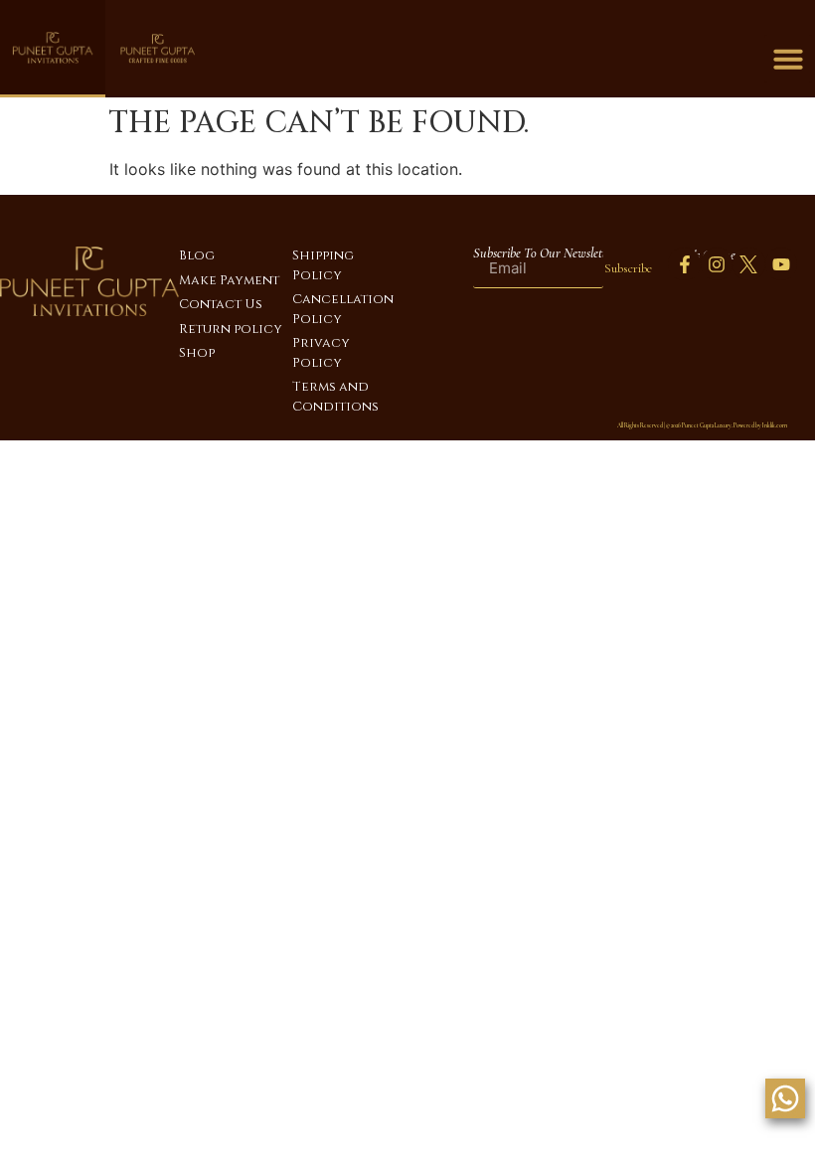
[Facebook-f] (684, 263)
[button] (788, 59)
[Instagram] (717, 263)
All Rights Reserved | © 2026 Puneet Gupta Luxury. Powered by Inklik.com (702, 425)
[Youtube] (781, 263)
